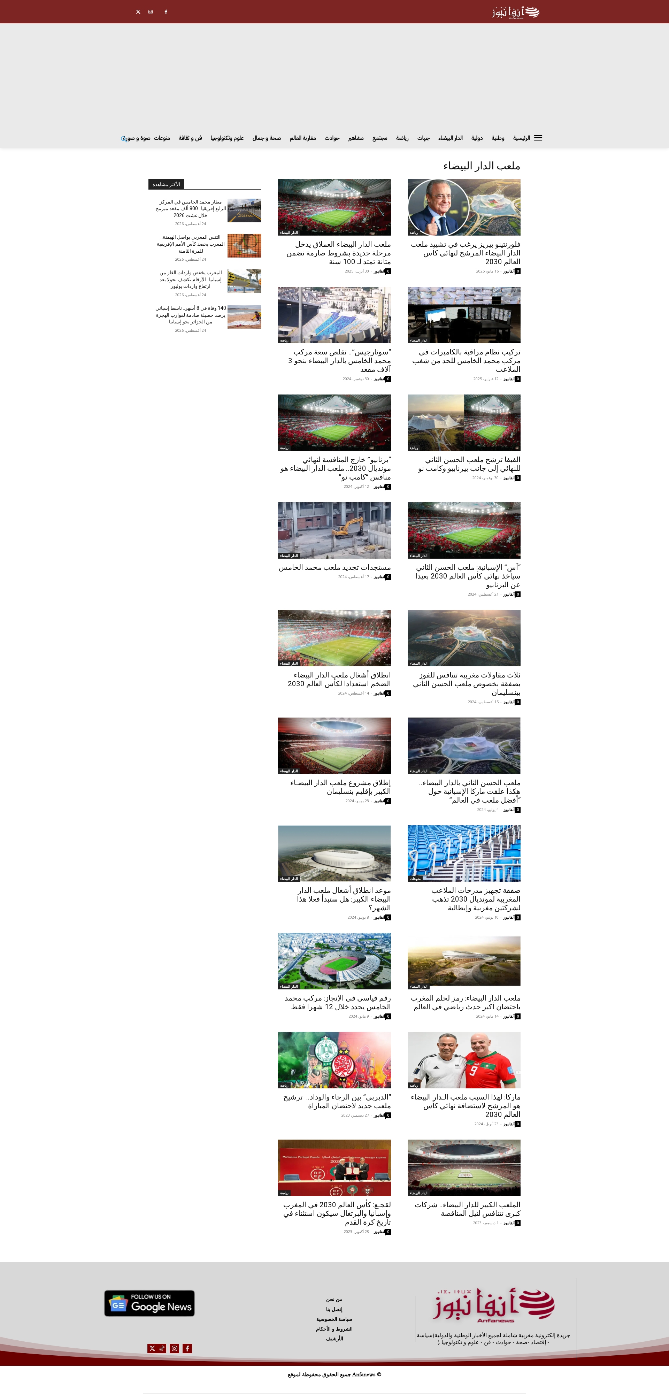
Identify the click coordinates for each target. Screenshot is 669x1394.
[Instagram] (150, 12)
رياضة (414, 232)
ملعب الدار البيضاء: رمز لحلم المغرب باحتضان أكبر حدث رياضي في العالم (466, 1002)
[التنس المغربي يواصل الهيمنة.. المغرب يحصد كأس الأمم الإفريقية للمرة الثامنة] (244, 246)
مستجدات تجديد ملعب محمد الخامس (335, 567)
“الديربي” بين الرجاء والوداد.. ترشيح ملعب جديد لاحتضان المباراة (337, 1101)
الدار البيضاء (289, 232)
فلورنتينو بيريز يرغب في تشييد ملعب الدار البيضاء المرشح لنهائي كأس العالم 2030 (466, 253)
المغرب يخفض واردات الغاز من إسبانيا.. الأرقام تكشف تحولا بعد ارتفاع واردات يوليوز (191, 279)
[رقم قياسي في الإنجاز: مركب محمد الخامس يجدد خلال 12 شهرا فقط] (334, 961)
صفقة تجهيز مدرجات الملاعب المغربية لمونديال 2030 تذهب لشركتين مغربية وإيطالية (476, 899)
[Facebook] (166, 12)
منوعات (415, 878)
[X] (138, 12)
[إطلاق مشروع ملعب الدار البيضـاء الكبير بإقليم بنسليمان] (334, 746)
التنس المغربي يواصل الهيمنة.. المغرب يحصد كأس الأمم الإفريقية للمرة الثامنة (191, 243)
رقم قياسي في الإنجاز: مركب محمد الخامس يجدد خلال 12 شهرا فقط (338, 1002)
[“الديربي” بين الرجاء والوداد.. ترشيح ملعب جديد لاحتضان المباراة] (334, 1060)
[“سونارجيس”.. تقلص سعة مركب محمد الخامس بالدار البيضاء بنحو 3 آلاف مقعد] (334, 315)
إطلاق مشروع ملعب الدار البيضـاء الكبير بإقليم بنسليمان (340, 787)
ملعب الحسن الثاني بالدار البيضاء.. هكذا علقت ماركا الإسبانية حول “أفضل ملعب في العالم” (470, 791)
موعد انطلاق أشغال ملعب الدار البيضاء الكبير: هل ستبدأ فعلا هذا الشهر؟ (344, 899)
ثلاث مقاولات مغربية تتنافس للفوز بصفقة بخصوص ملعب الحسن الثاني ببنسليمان (467, 684)
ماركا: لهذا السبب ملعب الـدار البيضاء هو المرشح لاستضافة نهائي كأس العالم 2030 (466, 1106)
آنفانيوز (509, 271)
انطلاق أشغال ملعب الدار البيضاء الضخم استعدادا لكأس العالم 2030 (339, 679)
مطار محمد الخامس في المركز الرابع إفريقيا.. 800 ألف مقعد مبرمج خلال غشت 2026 (190, 208)
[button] (124, 139)
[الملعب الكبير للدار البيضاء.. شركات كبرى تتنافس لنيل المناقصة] (464, 1168)
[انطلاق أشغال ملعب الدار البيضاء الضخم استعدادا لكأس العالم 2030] (334, 638)
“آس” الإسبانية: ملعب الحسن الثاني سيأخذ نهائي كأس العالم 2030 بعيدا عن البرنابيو (468, 576)
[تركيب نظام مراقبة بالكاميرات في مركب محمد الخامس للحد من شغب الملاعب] (464, 315)
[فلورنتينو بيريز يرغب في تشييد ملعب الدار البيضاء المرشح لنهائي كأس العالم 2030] (464, 207)
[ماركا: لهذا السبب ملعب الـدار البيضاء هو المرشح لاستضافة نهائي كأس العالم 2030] (464, 1060)
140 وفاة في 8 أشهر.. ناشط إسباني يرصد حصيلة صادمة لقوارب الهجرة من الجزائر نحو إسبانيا (190, 314)
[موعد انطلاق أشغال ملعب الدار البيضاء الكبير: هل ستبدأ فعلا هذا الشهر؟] (334, 853)
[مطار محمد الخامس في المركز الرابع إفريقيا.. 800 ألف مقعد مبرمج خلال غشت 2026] (244, 210)
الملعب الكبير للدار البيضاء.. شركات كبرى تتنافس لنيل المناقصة (468, 1209)
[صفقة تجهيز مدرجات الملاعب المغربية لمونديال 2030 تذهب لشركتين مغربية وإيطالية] (464, 853)
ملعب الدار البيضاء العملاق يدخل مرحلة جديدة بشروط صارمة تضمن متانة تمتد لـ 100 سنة (338, 253)
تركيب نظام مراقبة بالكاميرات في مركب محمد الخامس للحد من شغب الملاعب (466, 361)
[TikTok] (161, 1348)
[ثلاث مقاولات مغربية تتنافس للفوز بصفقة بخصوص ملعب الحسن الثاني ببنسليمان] (464, 638)
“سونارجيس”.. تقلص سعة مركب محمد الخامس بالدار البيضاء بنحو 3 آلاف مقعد (339, 361)
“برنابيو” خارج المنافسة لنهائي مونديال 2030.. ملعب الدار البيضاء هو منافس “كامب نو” (335, 468)
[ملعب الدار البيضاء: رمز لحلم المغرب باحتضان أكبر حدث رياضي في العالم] (464, 961)
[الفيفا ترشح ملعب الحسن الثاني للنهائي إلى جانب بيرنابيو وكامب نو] (464, 423)
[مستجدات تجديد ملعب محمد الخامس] (334, 530)
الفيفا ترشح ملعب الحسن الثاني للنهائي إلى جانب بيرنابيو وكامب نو (469, 464)
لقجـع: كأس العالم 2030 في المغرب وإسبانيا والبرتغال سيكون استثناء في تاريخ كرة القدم (337, 1213)
